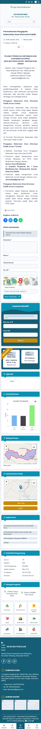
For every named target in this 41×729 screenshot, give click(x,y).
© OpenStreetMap (26, 463)
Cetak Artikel (11, 210)
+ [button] (6, 446)
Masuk (20, 340)
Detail (20, 508)
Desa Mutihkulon (31, 716)
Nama (6, 255)
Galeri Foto (11, 517)
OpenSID (34, 463)
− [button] (6, 449)
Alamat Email (8, 263)
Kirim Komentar (11, 297)
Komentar (7, 240)
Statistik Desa (12, 394)
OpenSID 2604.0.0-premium (12, 719)
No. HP (6, 270)
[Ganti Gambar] (10, 287)
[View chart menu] (35, 401)
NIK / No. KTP (8, 322)
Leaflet (19, 463)
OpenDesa (27, 719)
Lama (12, 381)
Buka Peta (20, 503)
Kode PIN (6, 331)
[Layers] (34, 447)
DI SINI (29, 153)
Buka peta (7, 465)
